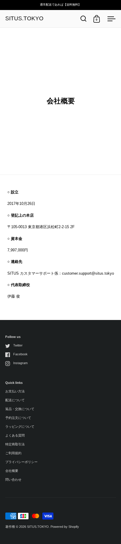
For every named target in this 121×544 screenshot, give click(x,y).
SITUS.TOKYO (24, 18)
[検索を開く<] (83, 19)
